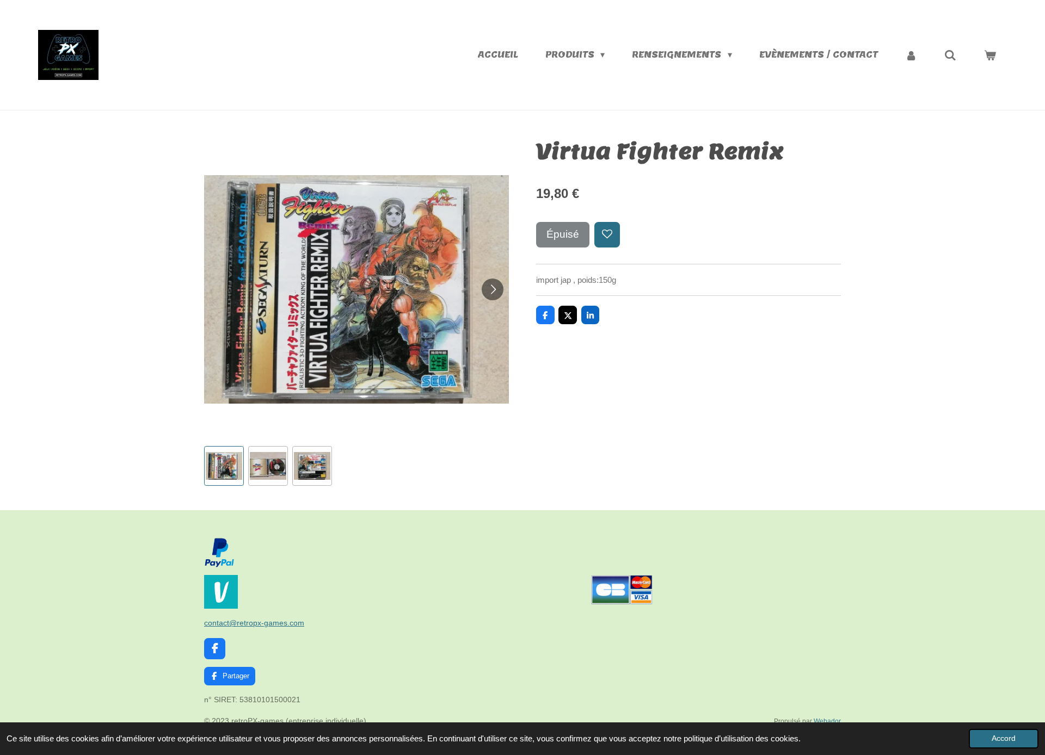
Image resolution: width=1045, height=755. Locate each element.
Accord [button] (1004, 738)
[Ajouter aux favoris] (607, 234)
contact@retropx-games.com (254, 622)
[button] (224, 466)
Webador (827, 721)
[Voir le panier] (990, 55)
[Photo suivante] (492, 289)
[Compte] (911, 55)
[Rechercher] (950, 55)
